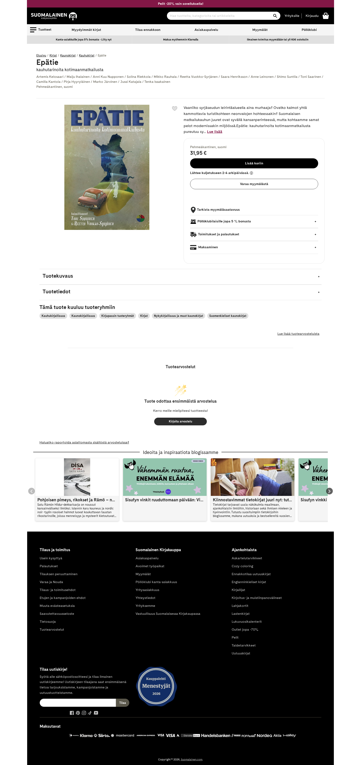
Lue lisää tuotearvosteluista (298, 334)
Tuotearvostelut (52, 629)
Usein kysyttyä (51, 558)
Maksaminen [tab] (207, 247)
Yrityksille (292, 16)
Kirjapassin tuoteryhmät (117, 316)
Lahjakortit (240, 606)
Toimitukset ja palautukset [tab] (218, 234)
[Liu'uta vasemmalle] (31, 491)
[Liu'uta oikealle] (329, 491)
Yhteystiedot (145, 598)
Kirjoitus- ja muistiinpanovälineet (257, 598)
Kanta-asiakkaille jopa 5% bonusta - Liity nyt (84, 39)
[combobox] (223, 16)
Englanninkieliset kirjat (249, 582)
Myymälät (260, 30)
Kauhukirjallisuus (53, 316)
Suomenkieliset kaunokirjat (227, 316)
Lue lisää (214, 131)
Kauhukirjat (86, 55)
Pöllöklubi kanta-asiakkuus (156, 582)
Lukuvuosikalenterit (247, 622)
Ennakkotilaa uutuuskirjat (251, 574)
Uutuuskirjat (241, 653)
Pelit (235, 637)
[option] (83, 39)
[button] (41, 29)
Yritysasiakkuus (147, 590)
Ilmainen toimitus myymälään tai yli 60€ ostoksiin (277, 39)
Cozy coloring (242, 566)
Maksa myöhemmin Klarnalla (180, 39)
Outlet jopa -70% (245, 629)
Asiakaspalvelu (206, 30)
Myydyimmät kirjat (86, 30)
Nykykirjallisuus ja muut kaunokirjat (178, 316)
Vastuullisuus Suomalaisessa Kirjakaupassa (168, 614)
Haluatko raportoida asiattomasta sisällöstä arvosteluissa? (84, 442)
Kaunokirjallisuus (83, 316)
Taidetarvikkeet (244, 645)
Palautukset (49, 566)
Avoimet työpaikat (150, 566)
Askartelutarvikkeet (247, 558)
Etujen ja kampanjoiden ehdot (63, 598)
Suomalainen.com (191, 759)
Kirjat (53, 55)
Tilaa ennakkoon (147, 30)
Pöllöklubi (309, 30)
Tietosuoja (48, 622)
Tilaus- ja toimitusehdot (58, 590)
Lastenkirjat (241, 614)
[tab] (180, 277)
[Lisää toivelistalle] (174, 108)
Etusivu (41, 55)
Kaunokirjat (68, 55)
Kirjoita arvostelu (180, 421)
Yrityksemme (145, 606)
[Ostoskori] (326, 16)
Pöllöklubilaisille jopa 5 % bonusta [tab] (224, 221)
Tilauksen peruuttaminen (59, 574)
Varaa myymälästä (254, 184)
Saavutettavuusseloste (57, 614)
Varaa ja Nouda (51, 582)
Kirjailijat (238, 590)
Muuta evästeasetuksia (57, 606)
